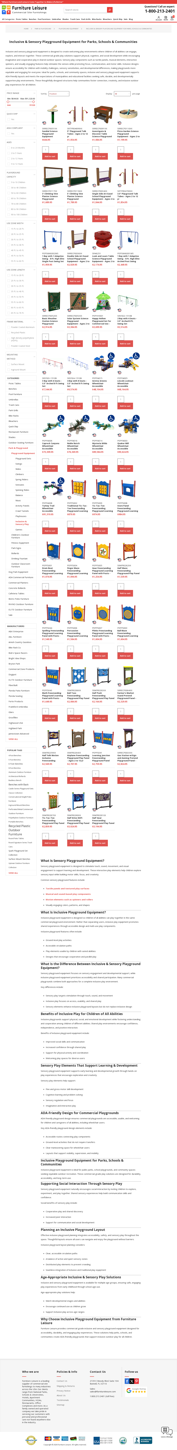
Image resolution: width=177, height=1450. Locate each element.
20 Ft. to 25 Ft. (17, 234)
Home (26, 29)
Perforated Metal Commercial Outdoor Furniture (21, 811)
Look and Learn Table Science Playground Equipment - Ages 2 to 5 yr (103, 260)
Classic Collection (16, 793)
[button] (167, 1437)
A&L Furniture (15, 636)
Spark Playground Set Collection (18, 852)
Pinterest (136, 1381)
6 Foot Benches (16, 763)
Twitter (131, 1381)
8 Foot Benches (15, 768)
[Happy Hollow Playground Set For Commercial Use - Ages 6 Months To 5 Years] (103, 301)
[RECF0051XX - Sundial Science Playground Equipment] (53, 114)
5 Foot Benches (15, 760)
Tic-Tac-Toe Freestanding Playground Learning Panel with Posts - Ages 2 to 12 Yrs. (102, 511)
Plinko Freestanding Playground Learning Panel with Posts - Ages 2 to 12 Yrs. (102, 634)
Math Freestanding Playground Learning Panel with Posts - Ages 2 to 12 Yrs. (52, 697)
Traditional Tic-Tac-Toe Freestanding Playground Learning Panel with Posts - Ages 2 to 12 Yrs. (77, 511)
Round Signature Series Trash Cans (20, 844)
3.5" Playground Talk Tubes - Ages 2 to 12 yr (127, 196)
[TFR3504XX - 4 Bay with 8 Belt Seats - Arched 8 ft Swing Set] (78, 363)
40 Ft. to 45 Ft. (17, 250)
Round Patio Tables (16, 838)
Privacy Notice (63, 1390)
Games (18, 529)
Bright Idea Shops (17, 658)
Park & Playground (18, 448)
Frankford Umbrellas (18, 706)
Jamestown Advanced (19, 733)
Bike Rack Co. (15, 647)
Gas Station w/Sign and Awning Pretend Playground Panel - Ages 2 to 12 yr (127, 759)
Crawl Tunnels (22, 511)
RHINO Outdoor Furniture (21, 604)
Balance (19, 495)
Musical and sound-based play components (68, 894)
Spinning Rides (22, 490)
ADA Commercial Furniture (21, 577)
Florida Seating (16, 696)
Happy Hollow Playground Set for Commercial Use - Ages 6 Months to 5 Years (102, 323)
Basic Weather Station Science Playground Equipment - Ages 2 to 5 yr (53, 323)
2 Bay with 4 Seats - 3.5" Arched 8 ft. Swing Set (127, 321)
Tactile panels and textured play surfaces (67, 888)
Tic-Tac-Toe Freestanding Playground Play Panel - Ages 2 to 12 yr (53, 822)
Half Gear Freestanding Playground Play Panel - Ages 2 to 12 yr (103, 822)
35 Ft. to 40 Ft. (17, 245)
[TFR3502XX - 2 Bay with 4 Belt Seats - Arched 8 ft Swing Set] (128, 301)
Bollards (15, 553)
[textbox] (85, 9)
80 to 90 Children (18, 209)
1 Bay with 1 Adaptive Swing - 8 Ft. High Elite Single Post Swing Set (53, 259)
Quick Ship (13, 426)
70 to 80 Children (18, 203)
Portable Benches (16, 822)
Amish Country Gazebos (20, 642)
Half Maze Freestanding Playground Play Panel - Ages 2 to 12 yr (128, 572)
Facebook (127, 1381)
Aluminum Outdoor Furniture (20, 772)
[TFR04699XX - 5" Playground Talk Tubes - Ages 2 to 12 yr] (78, 114)
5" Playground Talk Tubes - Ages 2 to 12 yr (77, 134)
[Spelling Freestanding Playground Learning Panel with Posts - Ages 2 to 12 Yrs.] (53, 613)
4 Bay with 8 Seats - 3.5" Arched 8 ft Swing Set (78, 383)
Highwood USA (16, 722)
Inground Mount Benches (19, 805)
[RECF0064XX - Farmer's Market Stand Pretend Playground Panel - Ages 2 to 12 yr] (128, 676)
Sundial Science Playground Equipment (50, 134)
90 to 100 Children (19, 214)
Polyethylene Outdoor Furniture (21, 818)
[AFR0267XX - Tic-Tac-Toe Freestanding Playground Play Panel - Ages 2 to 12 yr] (53, 800)
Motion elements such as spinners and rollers (69, 899)
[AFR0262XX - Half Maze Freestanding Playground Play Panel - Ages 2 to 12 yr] (128, 551)
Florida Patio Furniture (19, 690)
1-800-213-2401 (160, 11)
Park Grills (13, 410)
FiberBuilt (13, 685)
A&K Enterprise (16, 631)
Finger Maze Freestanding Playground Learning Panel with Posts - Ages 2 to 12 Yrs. (77, 573)
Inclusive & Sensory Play (22, 523)
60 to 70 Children (18, 198)
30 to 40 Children (18, 187)
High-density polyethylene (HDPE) (22, 339)
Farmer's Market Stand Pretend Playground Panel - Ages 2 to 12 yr (126, 697)
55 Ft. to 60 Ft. (17, 261)
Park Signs (16, 548)
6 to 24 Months (18, 147)
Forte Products (16, 701)
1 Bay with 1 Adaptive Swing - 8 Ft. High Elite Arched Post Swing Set (128, 260)
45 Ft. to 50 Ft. (17, 255)
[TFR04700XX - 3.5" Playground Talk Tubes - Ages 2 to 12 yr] (128, 176)
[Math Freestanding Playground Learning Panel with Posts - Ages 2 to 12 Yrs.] (53, 676)
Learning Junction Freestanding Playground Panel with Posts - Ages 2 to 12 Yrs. (103, 760)
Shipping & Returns (66, 1386)
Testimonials (63, 1400)
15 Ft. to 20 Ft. (17, 228)
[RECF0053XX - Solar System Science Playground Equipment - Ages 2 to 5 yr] (78, 301)
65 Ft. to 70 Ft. (17, 313)
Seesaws (19, 484)
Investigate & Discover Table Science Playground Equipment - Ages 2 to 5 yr (103, 136)
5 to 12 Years (17, 164)
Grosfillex (13, 717)
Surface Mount (17, 364)
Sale (10, 615)
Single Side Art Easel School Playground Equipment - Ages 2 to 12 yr (103, 197)
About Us (61, 1395)
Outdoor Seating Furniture (21, 442)
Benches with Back (18, 784)
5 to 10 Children (18, 182)
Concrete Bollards (17, 588)
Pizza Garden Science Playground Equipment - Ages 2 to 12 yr (128, 135)
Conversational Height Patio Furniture (20, 799)
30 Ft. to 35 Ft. (17, 239)
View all (13, 739)
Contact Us (62, 1380)
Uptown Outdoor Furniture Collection (19, 865)
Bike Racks (14, 415)
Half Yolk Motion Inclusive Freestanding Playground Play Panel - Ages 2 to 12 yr (53, 760)
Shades (12, 437)
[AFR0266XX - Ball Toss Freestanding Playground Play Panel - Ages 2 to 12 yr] (78, 676)
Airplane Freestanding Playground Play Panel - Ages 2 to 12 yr (78, 758)
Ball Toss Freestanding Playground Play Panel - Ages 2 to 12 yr (78, 697)
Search (110, 10)
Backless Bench (15, 780)
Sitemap (60, 1404)
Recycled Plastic (18, 332)
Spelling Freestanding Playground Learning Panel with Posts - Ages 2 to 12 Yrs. (53, 634)
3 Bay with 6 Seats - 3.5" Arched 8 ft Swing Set (53, 383)
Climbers (19, 474)
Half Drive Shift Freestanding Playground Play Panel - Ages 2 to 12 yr (78, 822)
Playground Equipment (23, 453)
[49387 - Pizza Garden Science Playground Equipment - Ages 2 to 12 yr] (128, 114)
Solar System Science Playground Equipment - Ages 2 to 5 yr (78, 322)
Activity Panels (22, 505)
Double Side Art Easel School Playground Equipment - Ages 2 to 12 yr (78, 260)
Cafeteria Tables (16, 593)
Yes (12, 119)
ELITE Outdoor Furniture (20, 609)
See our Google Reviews (136, 1392)
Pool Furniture (15, 394)
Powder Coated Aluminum (23, 327)
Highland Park (15, 728)
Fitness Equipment (20, 542)
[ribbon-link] (44, 123)
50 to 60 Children (18, 193)
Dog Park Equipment (18, 572)
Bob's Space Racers (18, 653)
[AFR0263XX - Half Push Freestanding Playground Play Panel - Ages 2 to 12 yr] (103, 676)
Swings (18, 463)
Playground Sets (23, 458)
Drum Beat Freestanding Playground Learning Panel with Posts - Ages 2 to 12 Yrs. (52, 573)
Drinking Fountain (19, 558)
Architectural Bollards (17, 776)
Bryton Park (14, 663)
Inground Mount (18, 369)
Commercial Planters (18, 582)
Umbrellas (13, 399)
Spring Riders (21, 479)
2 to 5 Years (16, 153)
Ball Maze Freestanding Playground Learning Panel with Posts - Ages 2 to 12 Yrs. (127, 635)
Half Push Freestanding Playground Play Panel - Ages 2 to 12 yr (103, 697)
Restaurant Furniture (18, 431)
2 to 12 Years (17, 158)
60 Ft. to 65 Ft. (17, 307)
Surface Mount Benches (19, 859)
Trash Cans (14, 405)
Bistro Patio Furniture (19, 598)
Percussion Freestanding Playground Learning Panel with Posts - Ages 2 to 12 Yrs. (77, 635)
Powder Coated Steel (20, 346)
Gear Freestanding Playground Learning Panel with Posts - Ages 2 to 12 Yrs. (102, 572)
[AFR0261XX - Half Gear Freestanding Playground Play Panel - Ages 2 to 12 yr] (103, 800)
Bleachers (13, 421)
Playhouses (20, 516)
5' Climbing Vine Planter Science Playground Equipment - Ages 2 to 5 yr (78, 198)
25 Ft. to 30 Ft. (17, 280)
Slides (18, 469)
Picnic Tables (15, 383)
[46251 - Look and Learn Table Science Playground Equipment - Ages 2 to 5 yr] (103, 239)
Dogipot (12, 674)
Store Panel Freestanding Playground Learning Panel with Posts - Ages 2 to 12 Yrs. (127, 511)
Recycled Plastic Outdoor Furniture (19, 830)
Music (18, 500)
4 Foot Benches (15, 755)
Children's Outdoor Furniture (20, 536)
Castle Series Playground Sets (21, 788)
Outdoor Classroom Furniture (20, 565)
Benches (13, 388)
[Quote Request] (166, 18)
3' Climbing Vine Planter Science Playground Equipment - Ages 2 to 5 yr (53, 198)
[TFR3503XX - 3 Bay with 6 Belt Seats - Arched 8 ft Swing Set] (53, 363)
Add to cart (50, 156)
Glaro (11, 712)
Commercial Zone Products (21, 669)
